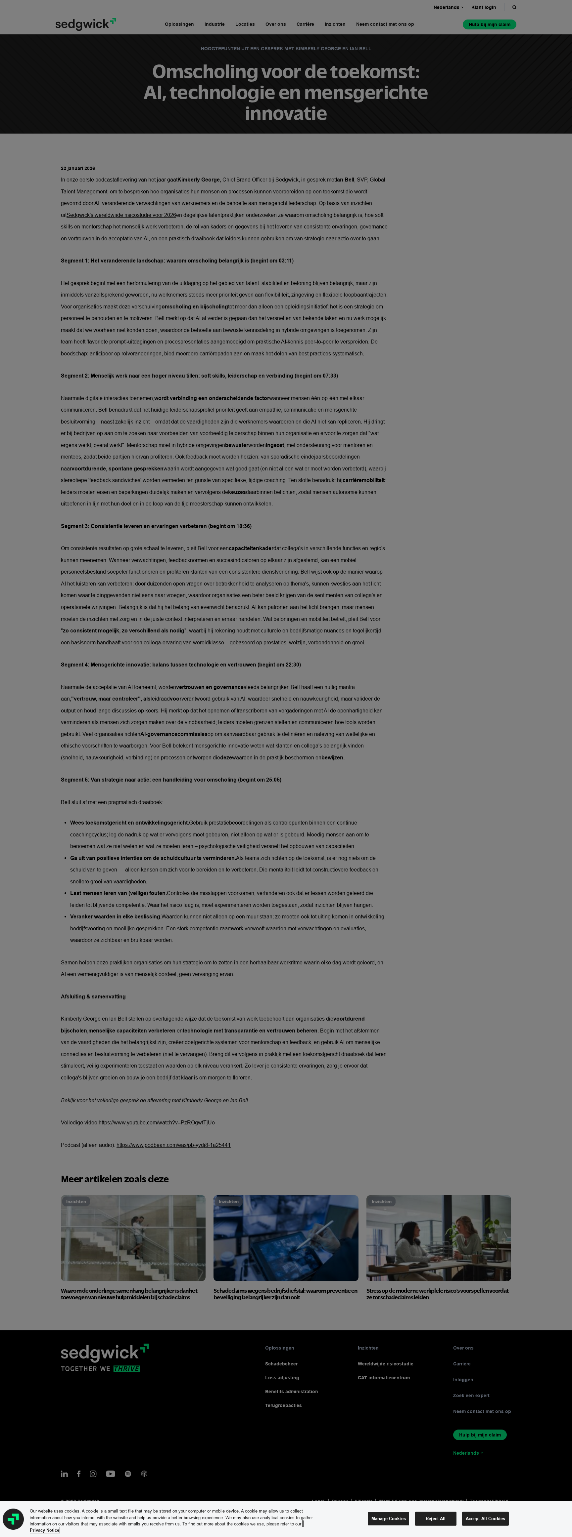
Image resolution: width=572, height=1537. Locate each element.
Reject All (436, 1518)
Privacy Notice (44, 1530)
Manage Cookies (388, 1518)
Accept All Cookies (485, 1518)
